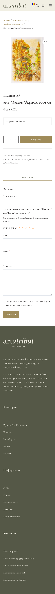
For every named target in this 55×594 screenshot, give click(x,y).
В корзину (36, 139)
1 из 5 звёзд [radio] (19, 228)
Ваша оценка (10, 228)
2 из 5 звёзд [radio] (23, 228)
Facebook (21, 572)
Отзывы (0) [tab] (27, 177)
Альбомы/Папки (27, 159)
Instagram (21, 579)
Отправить (11, 314)
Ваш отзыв (9, 266)
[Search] (37, 5)
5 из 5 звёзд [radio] (33, 228)
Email (6, 250)
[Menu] (50, 5)
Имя (5, 235)
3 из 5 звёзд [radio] (26, 228)
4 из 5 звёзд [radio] (29, 228)
